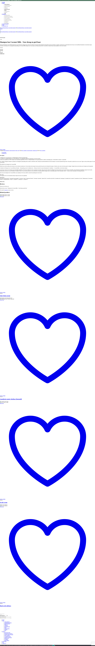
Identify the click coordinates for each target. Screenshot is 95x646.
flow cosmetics (24, 150)
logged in (6, 190)
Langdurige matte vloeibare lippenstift (11, 399)
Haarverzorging (12, 150)
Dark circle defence (5, 606)
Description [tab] (4, 152)
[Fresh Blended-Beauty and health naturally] (16, 27)
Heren (16, 150)
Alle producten (6, 150)
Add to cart (2, 53)
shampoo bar (35, 150)
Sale (18, 150)
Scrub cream (3, 502)
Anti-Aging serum (5, 295)
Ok (53, 645)
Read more (2, 196)
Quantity (1, 49)
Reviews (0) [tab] (4, 153)
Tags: (21, 150)
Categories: (2, 150)
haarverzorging (29, 150)
